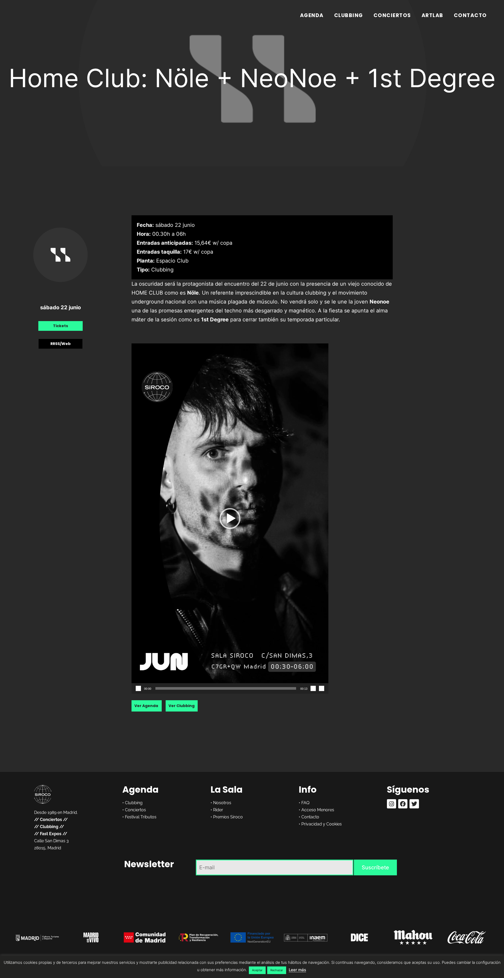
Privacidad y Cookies (321, 824)
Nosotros (222, 802)
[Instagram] (391, 803)
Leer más (297, 969)
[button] (229, 518)
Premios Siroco (228, 816)
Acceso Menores (317, 809)
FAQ (305, 802)
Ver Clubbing (182, 706)
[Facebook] (402, 803)
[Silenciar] (313, 688)
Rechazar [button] (276, 970)
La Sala (227, 789)
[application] (230, 518)
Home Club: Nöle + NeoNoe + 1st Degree (252, 78)
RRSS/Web (60, 343)
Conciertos (392, 15)
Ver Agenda (146, 706)
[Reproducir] (138, 688)
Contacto (470, 15)
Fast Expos (50, 833)
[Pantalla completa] (321, 688)
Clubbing (348, 15)
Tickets (60, 325)
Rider (218, 809)
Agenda (312, 15)
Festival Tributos (140, 816)
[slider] (225, 688)
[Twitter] (414, 803)
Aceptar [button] (257, 970)
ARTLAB (432, 15)
